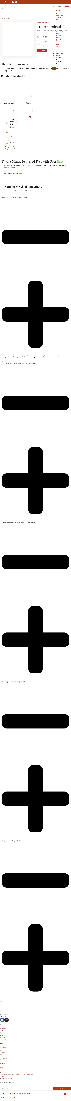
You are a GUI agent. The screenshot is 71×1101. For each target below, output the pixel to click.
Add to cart (42, 50)
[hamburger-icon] (67, 6)
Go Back (7, 19)
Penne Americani (8, 103)
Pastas (41, 22)
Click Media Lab (11, 1097)
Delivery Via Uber (14, 173)
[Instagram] (16, 2)
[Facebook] (13, 2)
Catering (58, 6)
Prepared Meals (47, 22)
